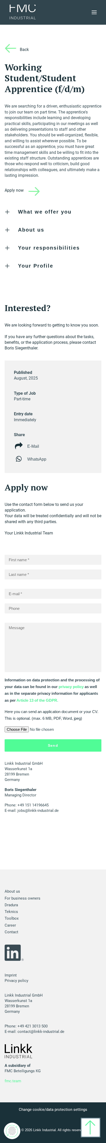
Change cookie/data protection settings (53, 1109)
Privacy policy (16, 980)
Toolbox (12, 918)
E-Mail (33, 446)
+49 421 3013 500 (32, 1026)
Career (10, 925)
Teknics (11, 911)
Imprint (11, 975)
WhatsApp (36, 459)
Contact (11, 932)
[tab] (53, 212)
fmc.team (13, 1081)
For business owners (22, 898)
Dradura (11, 905)
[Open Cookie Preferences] (12, 1133)
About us (12, 891)
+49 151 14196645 (33, 805)
